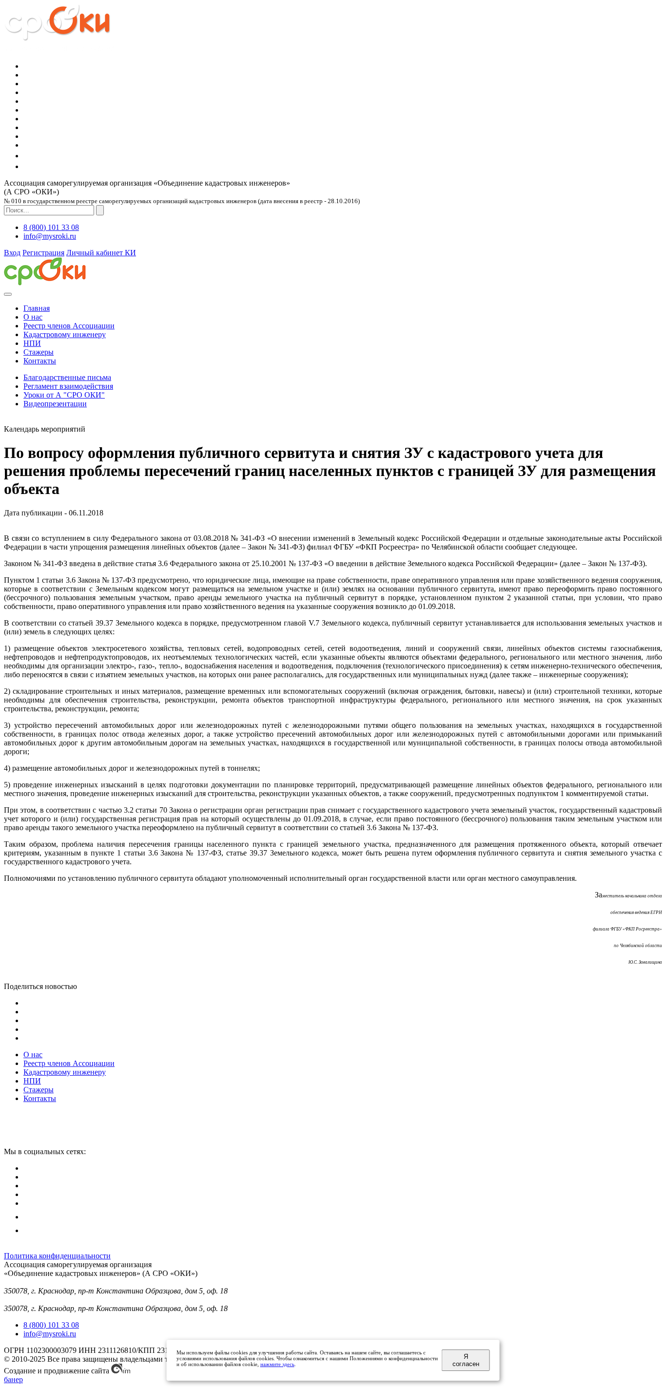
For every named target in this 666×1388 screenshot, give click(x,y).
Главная (36, 308)
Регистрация (43, 252)
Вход (12, 252)
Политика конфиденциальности (57, 1256)
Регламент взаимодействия (68, 386)
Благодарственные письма (67, 377)
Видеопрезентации (55, 403)
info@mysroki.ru (49, 236)
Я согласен (465, 1360)
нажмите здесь (277, 1364)
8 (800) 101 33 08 (51, 227)
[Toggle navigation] (8, 294)
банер (13, 1379)
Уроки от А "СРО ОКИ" (64, 395)
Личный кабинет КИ (101, 252)
